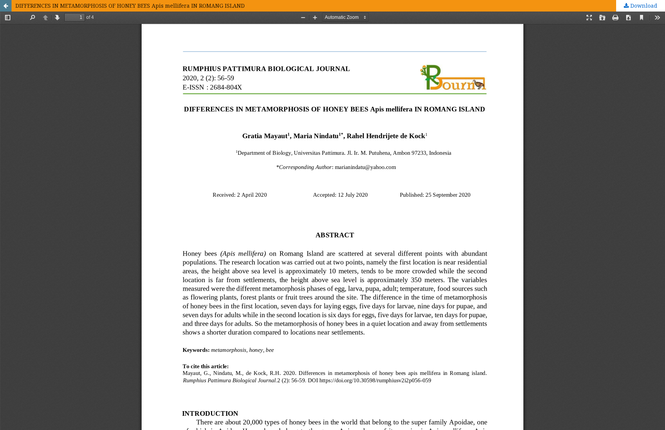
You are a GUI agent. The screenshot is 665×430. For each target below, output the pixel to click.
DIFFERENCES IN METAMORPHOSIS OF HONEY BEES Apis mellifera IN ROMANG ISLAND (130, 5)
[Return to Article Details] (6, 6)
